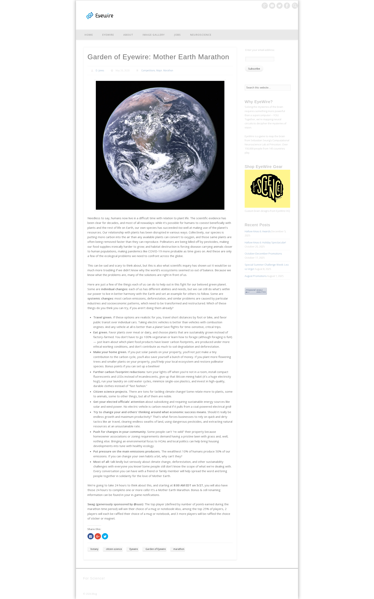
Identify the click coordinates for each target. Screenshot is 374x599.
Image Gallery (154, 34)
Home (89, 34)
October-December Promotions (263, 253)
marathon (178, 549)
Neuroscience (200, 34)
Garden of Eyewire (156, 549)
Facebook (287, 6)
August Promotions (255, 276)
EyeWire (108, 34)
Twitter (279, 6)
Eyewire (134, 549)
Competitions (148, 70)
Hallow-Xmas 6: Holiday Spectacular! (265, 242)
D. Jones (100, 70)
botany (94, 549)
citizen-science (114, 549)
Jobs (177, 34)
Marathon (168, 70)
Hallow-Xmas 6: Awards (258, 231)
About (128, 34)
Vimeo (272, 6)
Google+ (265, 6)
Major (159, 70)
